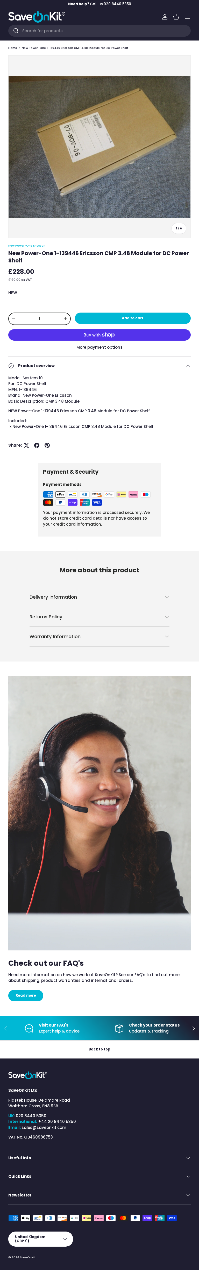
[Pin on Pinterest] (47, 445)
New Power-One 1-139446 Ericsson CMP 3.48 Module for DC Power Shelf (75, 48)
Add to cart (133, 318)
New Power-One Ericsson (26, 245)
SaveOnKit (28, 1257)
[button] (176, 17)
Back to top (99, 1049)
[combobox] (99, 31)
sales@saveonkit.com (44, 1127)
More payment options (99, 347)
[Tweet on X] (26, 445)
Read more (26, 995)
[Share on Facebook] (37, 445)
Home (12, 48)
